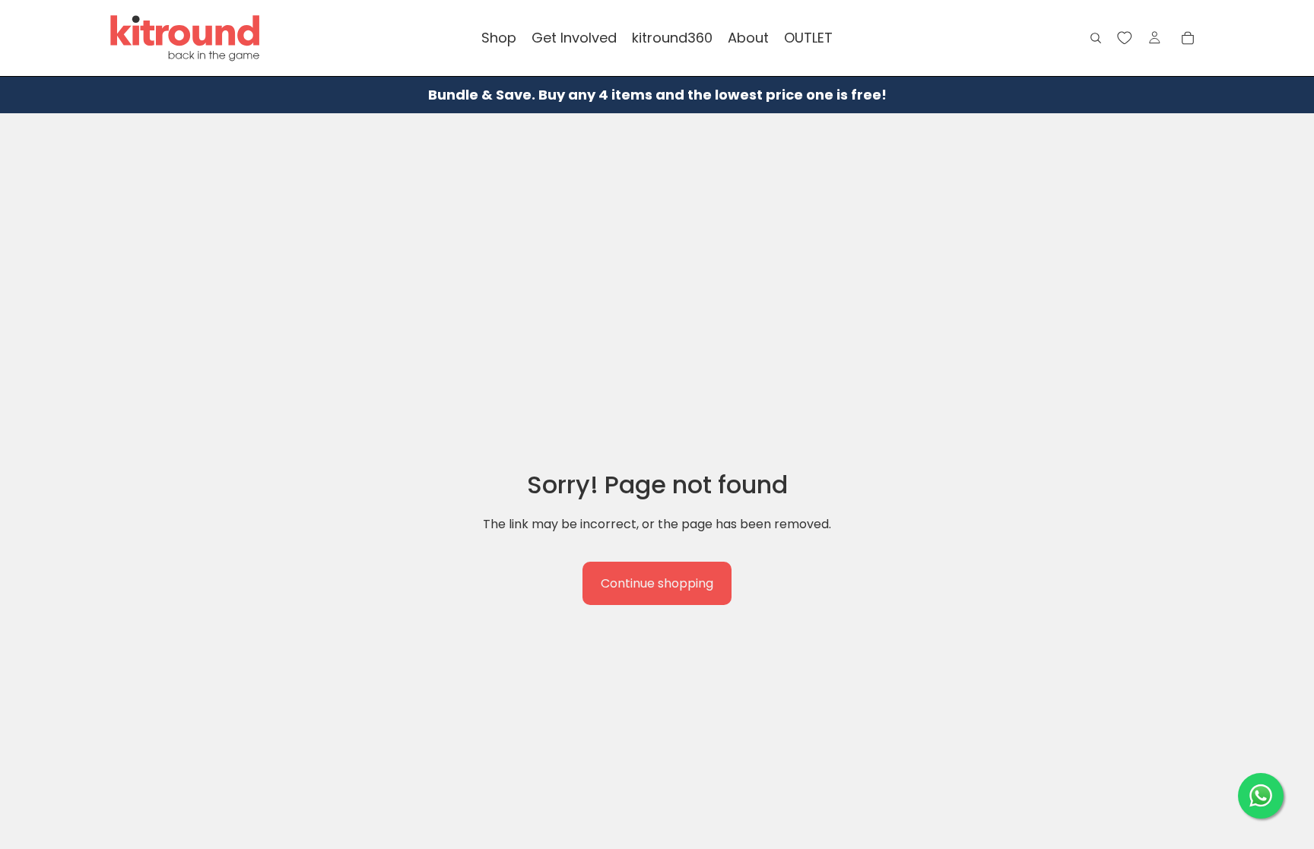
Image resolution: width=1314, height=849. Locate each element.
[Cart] (1187, 38)
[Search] (1095, 38)
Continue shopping (657, 583)
